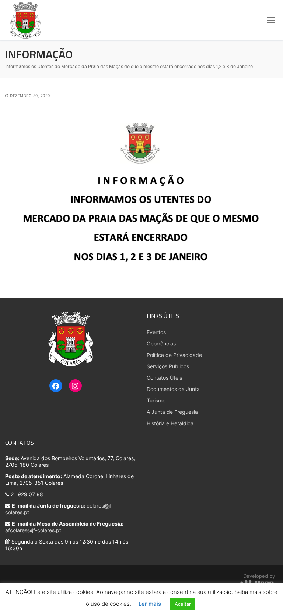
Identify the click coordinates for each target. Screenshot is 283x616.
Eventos (156, 332)
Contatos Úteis (164, 378)
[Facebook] (55, 386)
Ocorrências (161, 343)
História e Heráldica (170, 423)
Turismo (156, 400)
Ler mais (150, 603)
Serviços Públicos (168, 366)
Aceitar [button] (183, 604)
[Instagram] (75, 386)
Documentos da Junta (173, 389)
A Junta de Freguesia (172, 412)
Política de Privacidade (174, 355)
